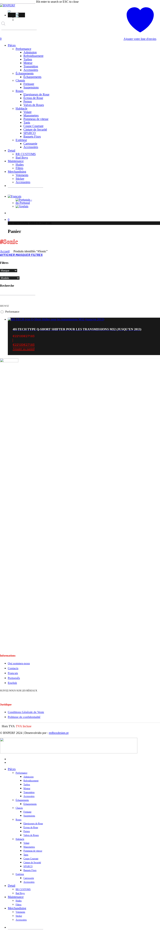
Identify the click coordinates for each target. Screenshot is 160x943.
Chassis (19, 808)
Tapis (25, 854)
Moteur (26, 788)
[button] (10, 11)
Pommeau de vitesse (32, 850)
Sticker (19, 916)
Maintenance (16, 897)
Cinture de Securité (32, 862)
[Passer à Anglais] (20, 16)
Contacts (13, 668)
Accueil (5, 251)
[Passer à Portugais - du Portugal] (20, 14)
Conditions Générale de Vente (26, 712)
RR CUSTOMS (23, 889)
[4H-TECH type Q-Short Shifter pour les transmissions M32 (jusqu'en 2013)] (56, 319)
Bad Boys (20, 893)
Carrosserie (28, 878)
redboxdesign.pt (58, 732)
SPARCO (28, 866)
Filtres (18, 904)
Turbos (26, 784)
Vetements (20, 912)
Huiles (19, 900)
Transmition (29, 792)
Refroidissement (30, 780)
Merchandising (17, 908)
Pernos (26, 831)
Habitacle (20, 839)
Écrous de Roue (30, 827)
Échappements (22, 800)
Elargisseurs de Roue (33, 823)
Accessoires (29, 796)
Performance (12, 311)
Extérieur (20, 874)
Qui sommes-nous (19, 663)
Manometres (29, 847)
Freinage (27, 811)
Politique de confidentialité (24, 717)
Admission (28, 776)
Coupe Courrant (30, 858)
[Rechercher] (4, 33)
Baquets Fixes (29, 870)
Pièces (12, 769)
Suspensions (29, 815)
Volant (26, 843)
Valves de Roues (31, 835)
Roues (18, 819)
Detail (11, 885)
